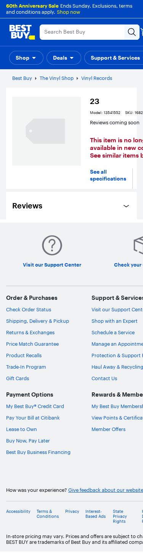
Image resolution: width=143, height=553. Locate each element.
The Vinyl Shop (57, 78)
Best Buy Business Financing (38, 452)
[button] (26, 58)
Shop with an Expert (115, 321)
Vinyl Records (96, 78)
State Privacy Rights (120, 516)
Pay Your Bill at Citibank (33, 418)
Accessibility (18, 511)
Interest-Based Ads (95, 514)
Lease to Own (21, 429)
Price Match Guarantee (32, 344)
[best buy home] (22, 32)
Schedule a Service (113, 332)
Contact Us (104, 378)
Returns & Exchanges (30, 332)
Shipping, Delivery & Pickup (37, 321)
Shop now (68, 12)
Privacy (72, 511)
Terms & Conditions (48, 514)
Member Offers (108, 429)
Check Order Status (28, 309)
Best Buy (22, 78)
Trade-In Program (26, 367)
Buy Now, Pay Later (28, 441)
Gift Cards (17, 378)
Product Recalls (24, 355)
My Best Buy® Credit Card (35, 406)
